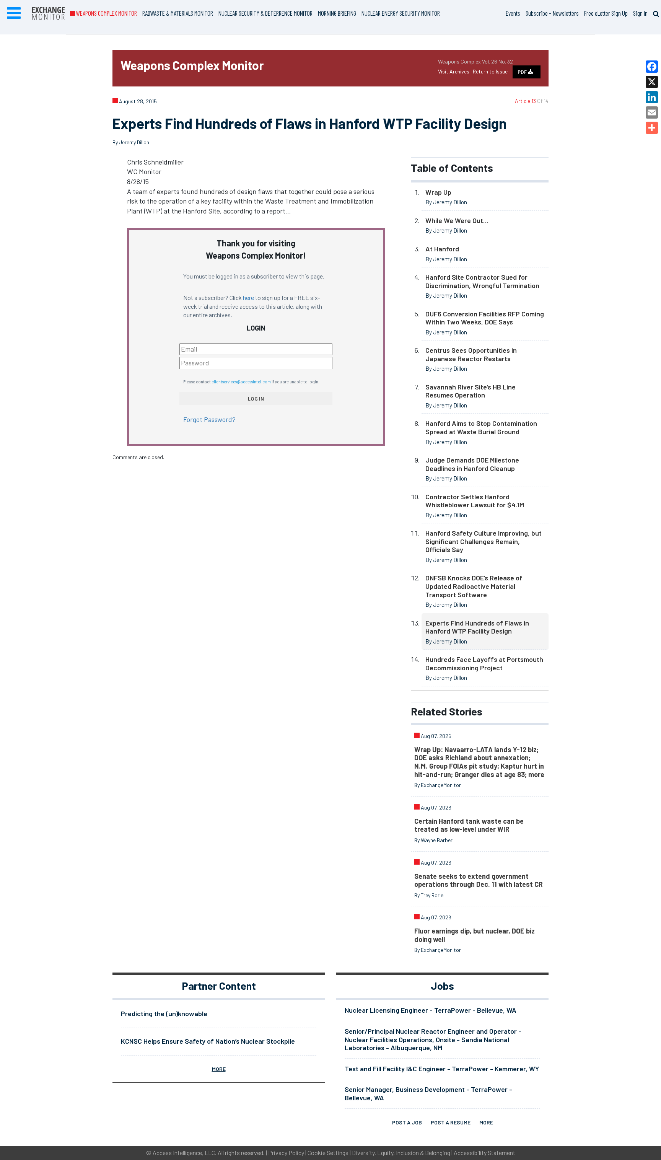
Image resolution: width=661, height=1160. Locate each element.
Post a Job (407, 1122)
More (219, 1069)
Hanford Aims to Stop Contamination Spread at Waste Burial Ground (481, 427)
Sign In (640, 13)
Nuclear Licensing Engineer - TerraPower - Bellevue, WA (430, 1010)
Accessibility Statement (484, 1152)
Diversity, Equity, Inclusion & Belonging (401, 1152)
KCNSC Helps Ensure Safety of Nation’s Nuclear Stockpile (208, 1041)
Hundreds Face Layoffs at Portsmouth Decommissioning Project (484, 663)
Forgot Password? (209, 419)
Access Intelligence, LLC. (185, 1152)
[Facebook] (651, 66)
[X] (651, 82)
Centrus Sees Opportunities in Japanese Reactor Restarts (471, 354)
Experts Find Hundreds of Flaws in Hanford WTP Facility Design (477, 627)
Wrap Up (438, 192)
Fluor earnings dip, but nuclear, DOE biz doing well (474, 935)
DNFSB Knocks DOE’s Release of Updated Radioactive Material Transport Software (474, 585)
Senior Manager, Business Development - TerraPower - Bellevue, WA (428, 1093)
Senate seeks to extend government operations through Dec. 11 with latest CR (478, 880)
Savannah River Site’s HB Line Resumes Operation (470, 391)
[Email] (651, 112)
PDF (523, 71)
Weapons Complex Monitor (106, 13)
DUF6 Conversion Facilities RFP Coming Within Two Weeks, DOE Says (484, 318)
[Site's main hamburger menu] (14, 13)
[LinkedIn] (651, 97)
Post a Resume (451, 1122)
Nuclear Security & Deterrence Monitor (265, 13)
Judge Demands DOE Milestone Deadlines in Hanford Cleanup (472, 464)
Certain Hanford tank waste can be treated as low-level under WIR (469, 825)
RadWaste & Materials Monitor (177, 13)
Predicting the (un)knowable (164, 1013)
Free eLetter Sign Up (606, 13)
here (248, 297)
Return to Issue (490, 71)
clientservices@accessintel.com (241, 381)
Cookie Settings (328, 1152)
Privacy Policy (286, 1152)
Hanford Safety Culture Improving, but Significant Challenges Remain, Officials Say (483, 541)
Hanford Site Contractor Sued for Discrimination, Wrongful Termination (482, 281)
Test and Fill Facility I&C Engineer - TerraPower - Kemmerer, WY (442, 1068)
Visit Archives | (455, 71)
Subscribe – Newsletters (552, 13)
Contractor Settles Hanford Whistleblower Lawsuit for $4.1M (474, 500)
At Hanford (442, 248)
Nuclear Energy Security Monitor (400, 13)
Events (513, 13)
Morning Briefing (337, 13)
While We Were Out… (456, 220)
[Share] (651, 127)
